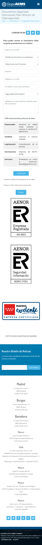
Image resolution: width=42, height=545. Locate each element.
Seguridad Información (30, 21)
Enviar (21, 192)
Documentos (14, 21)
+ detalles (21, 173)
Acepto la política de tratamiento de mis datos (20, 179)
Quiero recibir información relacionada (18, 185)
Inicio (4, 21)
